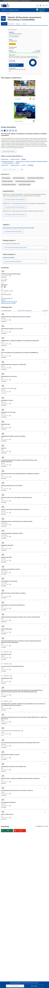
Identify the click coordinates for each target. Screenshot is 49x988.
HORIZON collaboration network (9, 303)
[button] (40, 5)
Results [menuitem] (24, 23)
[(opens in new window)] (5, 5)
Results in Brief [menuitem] (11, 23)
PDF (21, 830)
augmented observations (18, 177)
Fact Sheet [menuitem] (4, 23)
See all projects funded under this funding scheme (15, 247)
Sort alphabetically (5, 310)
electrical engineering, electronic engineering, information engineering (31, 161)
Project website (13, 37)
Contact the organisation (7, 298)
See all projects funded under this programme (14, 199)
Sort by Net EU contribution (24, 310)
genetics (24, 159)
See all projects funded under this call (12, 261)
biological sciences (15, 159)
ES (7, 130)
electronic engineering (8, 163)
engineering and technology (7, 161)
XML (8, 830)
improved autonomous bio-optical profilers (25, 181)
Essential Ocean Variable (24, 184)
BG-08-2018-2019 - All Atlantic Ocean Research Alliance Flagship (18, 227)
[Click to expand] (45, 314)
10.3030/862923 (12, 40)
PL (15, 130)
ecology (23, 165)
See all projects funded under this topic (13, 231)
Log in (37, 5)
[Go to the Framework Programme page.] (3, 18)
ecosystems (30, 165)
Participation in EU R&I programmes (10, 301)
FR (10, 130)
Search (43, 5)
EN (4, 130)
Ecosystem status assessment (9, 184)
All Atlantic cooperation (7, 181)
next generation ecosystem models (35, 177)
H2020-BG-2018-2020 (8, 257)
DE (1, 130)
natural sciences (4, 159)
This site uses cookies (15, 982)
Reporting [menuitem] (18, 23)
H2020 (8, 13)
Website (4, 300)
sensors (17, 163)
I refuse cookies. (34, 985)
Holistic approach (6, 177)
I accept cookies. (15, 985)
